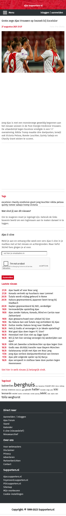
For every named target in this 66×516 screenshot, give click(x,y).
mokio (20, 394)
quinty (5, 205)
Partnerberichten (12, 460)
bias (36, 386)
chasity (15, 202)
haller (36, 389)
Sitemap (7, 487)
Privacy (7, 453)
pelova (60, 202)
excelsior (6, 202)
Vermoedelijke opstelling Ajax (24, 309)
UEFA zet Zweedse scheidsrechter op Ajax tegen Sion (35, 344)
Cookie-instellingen (13, 494)
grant (33, 202)
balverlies (7, 385)
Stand (6, 423)
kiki (56, 389)
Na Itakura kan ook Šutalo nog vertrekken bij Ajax (34, 322)
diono (57, 386)
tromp (26, 205)
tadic (56, 394)
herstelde (43, 390)
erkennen (18, 390)
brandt (48, 386)
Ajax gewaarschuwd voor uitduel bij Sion (29, 319)
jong (38, 202)
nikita (53, 202)
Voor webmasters (12, 446)
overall (32, 394)
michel (14, 394)
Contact (7, 464)
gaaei (23, 390)
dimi (53, 386)
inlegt (48, 390)
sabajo (19, 205)
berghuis (24, 385)
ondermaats (26, 394)
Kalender (7, 427)
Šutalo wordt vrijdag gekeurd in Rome (28, 296)
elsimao (4, 390)
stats (48, 394)
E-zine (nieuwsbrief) (13, 430)
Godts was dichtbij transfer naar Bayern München (34, 347)
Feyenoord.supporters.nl (15, 480)
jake (51, 390)
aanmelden (57, 12)
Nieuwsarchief (10, 434)
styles (53, 394)
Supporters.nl (11, 469)
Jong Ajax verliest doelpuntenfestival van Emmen (34, 354)
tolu (5, 397)
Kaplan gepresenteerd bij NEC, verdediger (30, 306)
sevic (43, 393)
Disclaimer (8, 450)
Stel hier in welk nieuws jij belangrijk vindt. (23, 369)
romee (12, 205)
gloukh (28, 390)
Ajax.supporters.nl (12, 476)
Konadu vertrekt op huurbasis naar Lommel (31, 293)
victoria (34, 205)
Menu (11, 12)
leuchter (45, 202)
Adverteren (9, 457)
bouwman (41, 386)
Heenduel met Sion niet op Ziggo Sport (28, 334)
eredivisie (25, 202)
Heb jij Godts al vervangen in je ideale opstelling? (34, 328)
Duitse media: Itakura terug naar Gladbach (30, 325)
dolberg (62, 386)
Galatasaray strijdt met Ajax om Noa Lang (30, 350)
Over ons (8, 440)
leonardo (7, 393)
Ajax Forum (9, 420)
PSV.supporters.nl (12, 483)
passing (37, 394)
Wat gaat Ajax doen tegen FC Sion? (26, 331)
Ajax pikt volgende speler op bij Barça (28, 357)
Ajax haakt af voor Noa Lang (23, 290)
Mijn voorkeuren (11, 490)
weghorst (14, 397)
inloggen (45, 12)
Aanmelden (9, 417)
